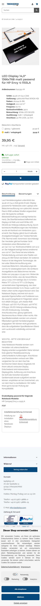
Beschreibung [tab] (8, 194)
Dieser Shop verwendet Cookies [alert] (20, 530)
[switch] (15, 574)
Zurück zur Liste (8, 19)
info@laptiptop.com (18, 508)
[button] (32, 4)
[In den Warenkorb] (3, 26)
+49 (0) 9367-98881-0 (19, 499)
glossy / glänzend (22, 129)
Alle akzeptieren (20, 589)
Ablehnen (20, 597)
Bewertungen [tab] (25, 194)
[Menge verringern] (4, 171)
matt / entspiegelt (22, 132)
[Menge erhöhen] (36, 171)
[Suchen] (36, 10)
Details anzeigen (20, 603)
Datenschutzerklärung (10, 567)
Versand (21, 146)
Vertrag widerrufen (21, 469)
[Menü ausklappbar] (3, 3)
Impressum (26, 567)
